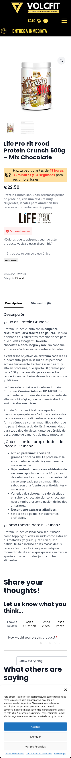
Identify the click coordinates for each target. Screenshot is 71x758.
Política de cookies (14, 753)
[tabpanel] (35, 437)
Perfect (60, 642)
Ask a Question (29, 624)
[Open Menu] (64, 21)
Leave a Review (12, 624)
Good (56, 642)
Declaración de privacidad (39, 753)
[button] (65, 690)
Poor (42, 642)
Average (51, 642)
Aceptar (35, 726)
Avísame (11, 260)
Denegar (35, 736)
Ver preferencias (35, 746)
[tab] (13, 303)
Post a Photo (60, 624)
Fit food (19, 278)
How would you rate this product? (32, 637)
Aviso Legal (60, 753)
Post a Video (46, 624)
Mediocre (47, 642)
